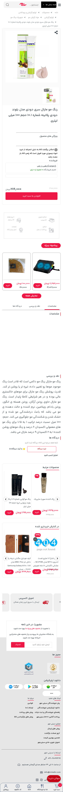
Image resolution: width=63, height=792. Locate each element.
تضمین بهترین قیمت (51, 737)
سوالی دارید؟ (54, 778)
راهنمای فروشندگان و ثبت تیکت (47, 712)
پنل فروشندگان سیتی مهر (49, 703)
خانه (56, 12)
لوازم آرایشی (49, 17)
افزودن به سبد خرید (31, 196)
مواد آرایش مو (33, 17)
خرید (38, 285)
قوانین (30, 703)
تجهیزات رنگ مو (17, 17)
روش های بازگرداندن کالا (23, 717)
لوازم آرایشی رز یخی (45, 166)
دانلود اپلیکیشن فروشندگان (48, 707)
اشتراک (18, 644)
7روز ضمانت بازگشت (52, 733)
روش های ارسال (54, 728)
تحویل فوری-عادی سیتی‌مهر (49, 742)
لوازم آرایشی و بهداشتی (27, 12)
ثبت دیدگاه (41, 449)
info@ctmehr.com (52, 772)
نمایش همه (31, 296)
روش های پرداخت (26, 712)
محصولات (46, 12)
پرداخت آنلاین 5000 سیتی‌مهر (48, 717)
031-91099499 (54, 758)
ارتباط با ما (29, 707)
